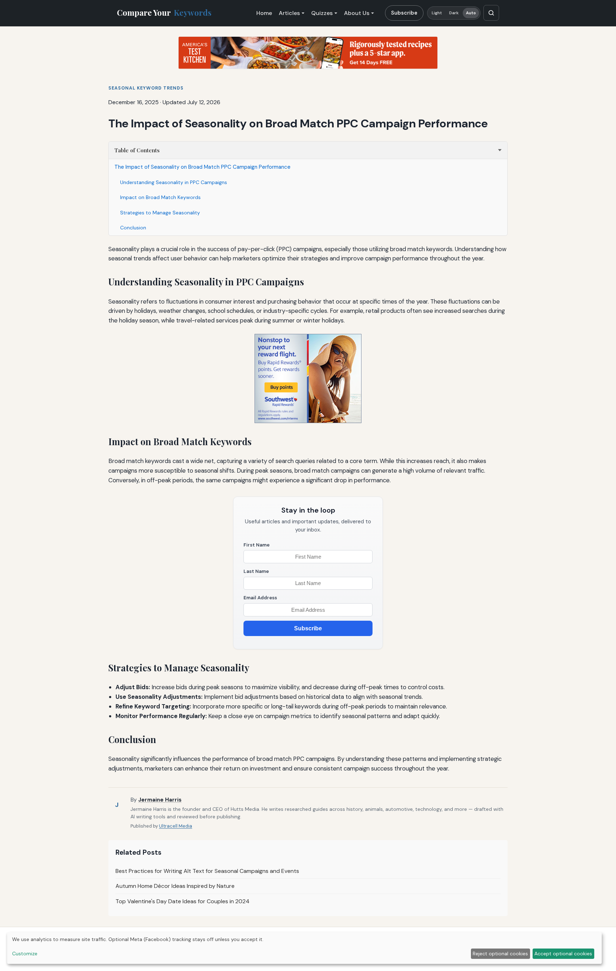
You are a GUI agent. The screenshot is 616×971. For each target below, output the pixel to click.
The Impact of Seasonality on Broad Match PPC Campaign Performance (202, 167)
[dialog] (304, 948)
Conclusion (133, 227)
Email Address (260, 598)
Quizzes (322, 13)
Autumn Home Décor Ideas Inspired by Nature (175, 886)
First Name (256, 545)
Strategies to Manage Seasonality (160, 212)
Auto (471, 13)
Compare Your (164, 12)
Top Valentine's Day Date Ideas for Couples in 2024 (182, 901)
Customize (24, 953)
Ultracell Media (175, 826)
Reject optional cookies (500, 953)
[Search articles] (491, 13)
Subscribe (404, 12)
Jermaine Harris (159, 799)
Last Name (256, 571)
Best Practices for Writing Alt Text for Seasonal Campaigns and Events (207, 871)
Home (264, 13)
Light (437, 13)
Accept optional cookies (563, 953)
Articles (289, 13)
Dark (454, 13)
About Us (356, 13)
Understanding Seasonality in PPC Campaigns (173, 182)
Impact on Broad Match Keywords (160, 197)
